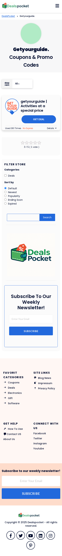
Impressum (45, 383)
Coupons (13, 382)
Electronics (15, 393)
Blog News (44, 378)
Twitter (37, 438)
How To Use (15, 429)
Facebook (39, 433)
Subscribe (31, 331)
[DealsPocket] (18, 5)
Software (13, 403)
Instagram (40, 443)
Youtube (38, 448)
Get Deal (38, 119)
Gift (10, 398)
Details (50, 128)
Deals (11, 387)
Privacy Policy (46, 388)
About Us (9, 439)
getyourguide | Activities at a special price (34, 106)
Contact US (14, 434)
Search (47, 217)
